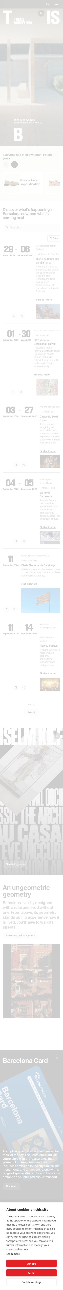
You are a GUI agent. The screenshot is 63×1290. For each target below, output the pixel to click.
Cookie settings (31, 1282)
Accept (31, 1263)
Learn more (12, 1253)
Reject (32, 1273)
